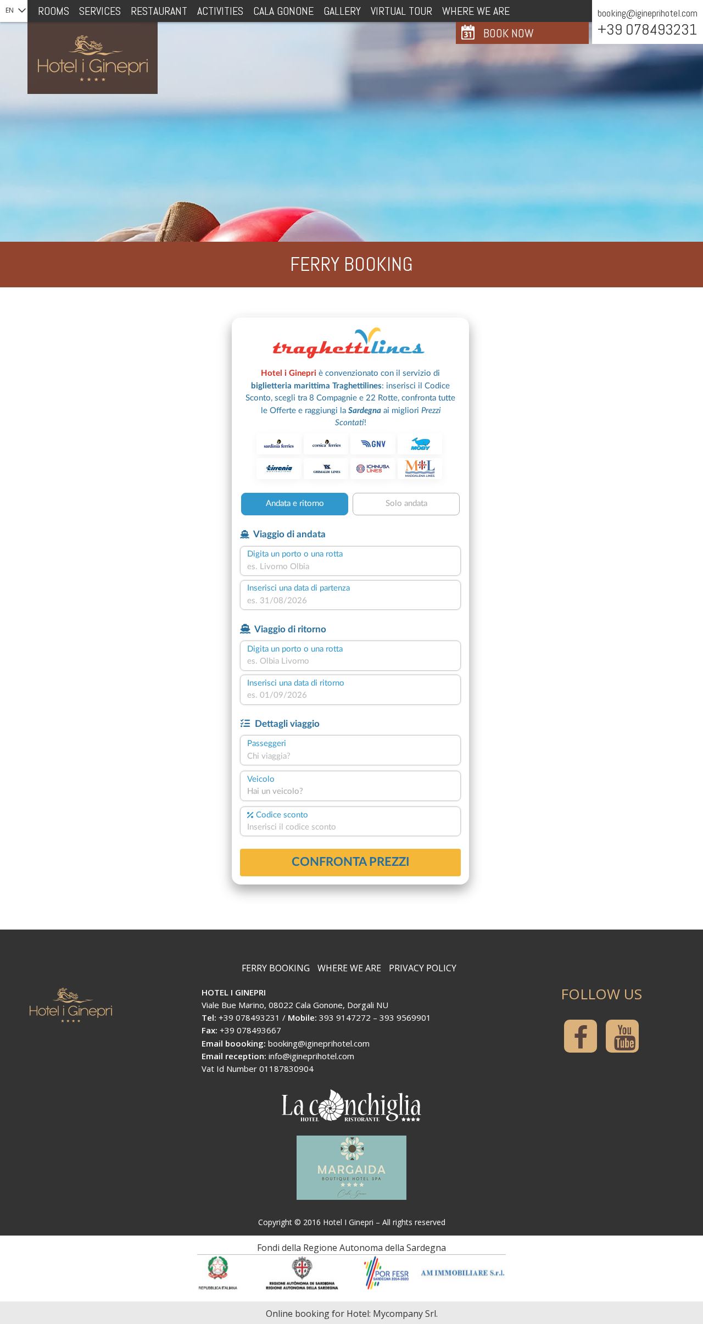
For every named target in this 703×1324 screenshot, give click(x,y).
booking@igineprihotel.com (648, 13)
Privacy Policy (422, 968)
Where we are (349, 968)
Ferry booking (276, 968)
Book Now (508, 33)
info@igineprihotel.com (311, 1055)
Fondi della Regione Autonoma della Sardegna (351, 1248)
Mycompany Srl (404, 1314)
